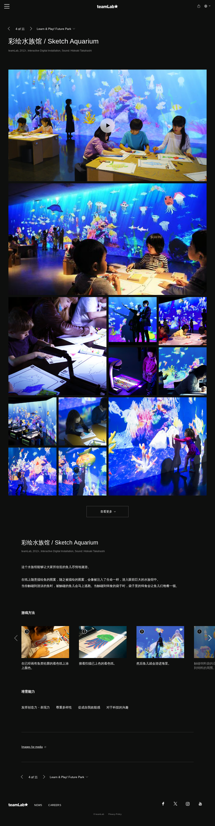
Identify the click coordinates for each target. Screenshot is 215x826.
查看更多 (106, 511)
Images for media (32, 746)
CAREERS (54, 805)
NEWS (38, 805)
